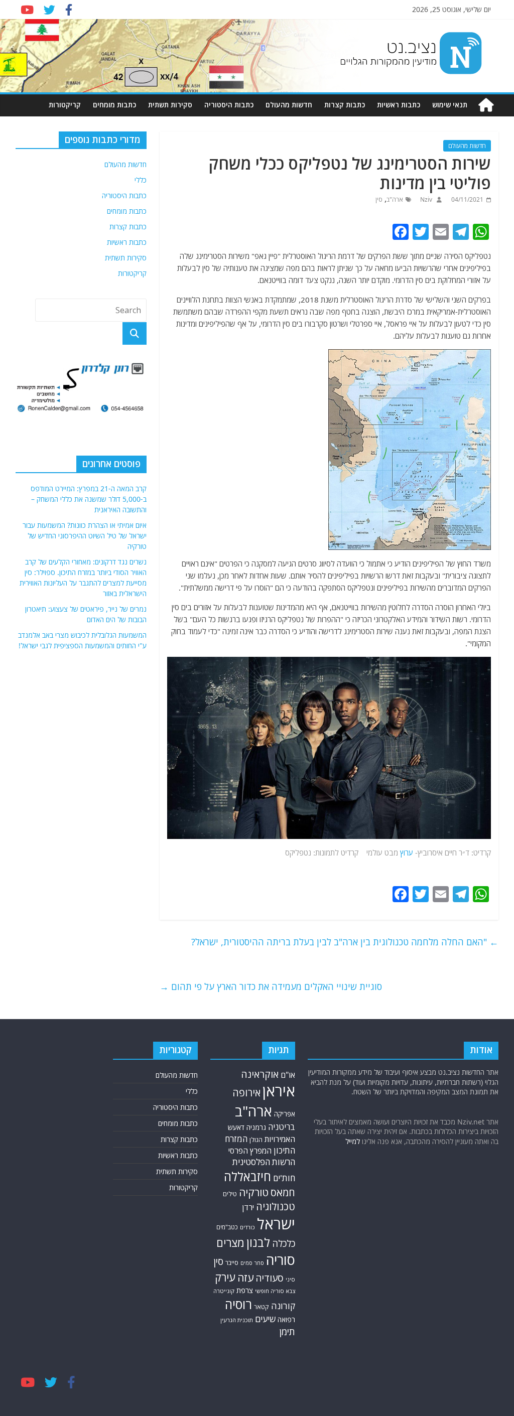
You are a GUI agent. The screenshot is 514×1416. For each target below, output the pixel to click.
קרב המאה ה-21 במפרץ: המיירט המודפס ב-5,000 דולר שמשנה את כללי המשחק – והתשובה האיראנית (89, 499)
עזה (245, 1277)
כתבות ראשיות (398, 104)
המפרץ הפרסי (250, 1150)
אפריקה (284, 1113)
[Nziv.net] (485, 105)
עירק (225, 1277)
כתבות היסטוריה (228, 104)
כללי (141, 180)
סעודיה (269, 1278)
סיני (290, 1279)
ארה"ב (395, 199)
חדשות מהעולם (289, 104)
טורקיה (254, 1192)
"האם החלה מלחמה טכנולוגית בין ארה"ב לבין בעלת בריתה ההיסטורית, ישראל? (344, 942)
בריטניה (281, 1126)
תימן (287, 1331)
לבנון (258, 1242)
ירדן (248, 1207)
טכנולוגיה (275, 1206)
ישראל (276, 1224)
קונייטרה (223, 1291)
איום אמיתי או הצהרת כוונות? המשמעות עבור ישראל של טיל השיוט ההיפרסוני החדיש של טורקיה (85, 535)
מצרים (230, 1242)
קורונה (283, 1306)
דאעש (236, 1127)
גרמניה (256, 1127)
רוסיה (238, 1304)
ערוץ (406, 852)
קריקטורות (65, 104)
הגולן (256, 1139)
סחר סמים (252, 1262)
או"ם (288, 1074)
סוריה (280, 1259)
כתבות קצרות (344, 104)
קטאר (261, 1307)
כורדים (247, 1227)
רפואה (286, 1319)
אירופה (246, 1092)
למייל (352, 1141)
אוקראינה (260, 1074)
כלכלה (283, 1243)
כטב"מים (227, 1227)
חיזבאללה (247, 1176)
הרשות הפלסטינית (263, 1162)
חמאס (283, 1192)
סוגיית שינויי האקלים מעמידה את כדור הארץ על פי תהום (271, 986)
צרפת (244, 1290)
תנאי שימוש (449, 104)
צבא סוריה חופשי (275, 1291)
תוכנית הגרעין (236, 1320)
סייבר (231, 1262)
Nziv (425, 199)
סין (378, 199)
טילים (230, 1194)
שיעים (265, 1319)
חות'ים (284, 1178)
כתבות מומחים (114, 104)
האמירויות (280, 1139)
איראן (279, 1091)
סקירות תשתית (170, 104)
